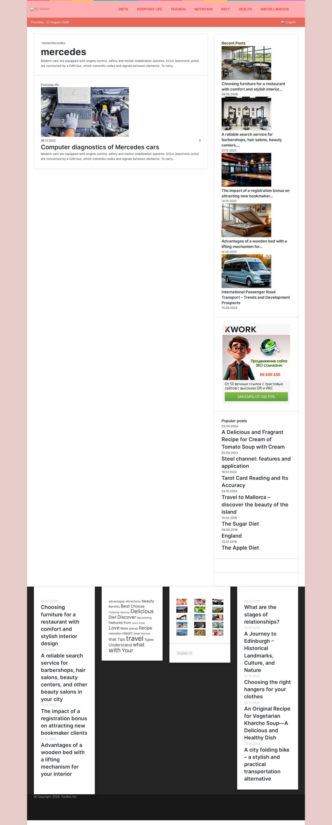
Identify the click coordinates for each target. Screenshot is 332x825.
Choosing (114, 612)
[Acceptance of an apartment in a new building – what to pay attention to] (217, 627)
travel (134, 638)
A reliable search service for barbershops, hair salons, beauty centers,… (252, 139)
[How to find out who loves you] (217, 634)
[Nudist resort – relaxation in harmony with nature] (181, 627)
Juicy (135, 623)
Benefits (114, 606)
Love (114, 628)
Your (127, 650)
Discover (126, 617)
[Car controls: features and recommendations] (217, 604)
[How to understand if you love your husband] (181, 604)
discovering (144, 617)
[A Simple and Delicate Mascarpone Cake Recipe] (199, 604)
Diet (113, 617)
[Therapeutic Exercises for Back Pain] (181, 619)
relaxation (115, 633)
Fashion (178, 9)
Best (125, 606)
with (115, 650)
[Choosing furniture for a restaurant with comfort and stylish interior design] (246, 79)
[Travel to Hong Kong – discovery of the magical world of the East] (217, 611)
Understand (120, 644)
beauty (148, 601)
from (127, 622)
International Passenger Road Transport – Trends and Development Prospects (256, 297)
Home (45, 43)
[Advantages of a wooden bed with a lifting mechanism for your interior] (246, 236)
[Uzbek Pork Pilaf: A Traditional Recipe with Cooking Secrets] (199, 634)
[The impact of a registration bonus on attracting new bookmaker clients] (246, 185)
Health (245, 9)
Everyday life (149, 9)
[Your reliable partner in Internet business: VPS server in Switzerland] (199, 627)
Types (149, 640)
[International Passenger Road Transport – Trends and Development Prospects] (246, 287)
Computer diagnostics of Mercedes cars (100, 147)
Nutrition (203, 9)
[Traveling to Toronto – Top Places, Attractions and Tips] (181, 634)
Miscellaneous (275, 9)
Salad (136, 633)
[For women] (40, 9)
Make (124, 628)
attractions (133, 601)
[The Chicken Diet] (199, 619)
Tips (121, 639)
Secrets (145, 633)
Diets (123, 9)
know (142, 623)
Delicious (142, 611)
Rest (225, 9)
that (113, 639)
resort (127, 633)
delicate (125, 612)
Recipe (145, 627)
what (139, 644)
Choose (138, 606)
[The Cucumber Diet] (199, 611)
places (133, 628)
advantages (117, 601)
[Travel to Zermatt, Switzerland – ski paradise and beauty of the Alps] (181, 611)
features (116, 622)
